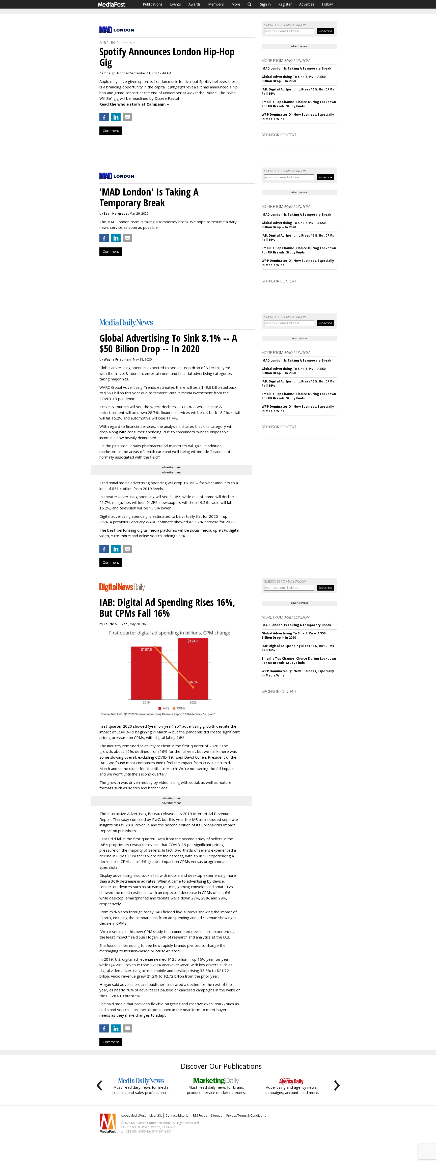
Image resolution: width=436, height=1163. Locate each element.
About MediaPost (133, 1115)
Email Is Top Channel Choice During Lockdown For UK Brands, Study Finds (299, 104)
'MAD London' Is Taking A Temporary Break (296, 68)
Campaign (107, 73)
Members (216, 4)
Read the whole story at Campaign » (134, 104)
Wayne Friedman (117, 359)
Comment (111, 130)
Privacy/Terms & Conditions (246, 1115)
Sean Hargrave (115, 213)
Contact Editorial (177, 1115)
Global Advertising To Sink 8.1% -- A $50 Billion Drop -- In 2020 (293, 79)
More (235, 4)
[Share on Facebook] (104, 117)
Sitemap (217, 1115)
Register (285, 4)
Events (175, 4)
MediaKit (155, 1115)
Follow (327, 4)
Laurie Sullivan (115, 624)
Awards (194, 4)
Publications (152, 4)
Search (249, 4)
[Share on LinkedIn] (116, 117)
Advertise (306, 4)
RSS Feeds (200, 1115)
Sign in (265, 4)
